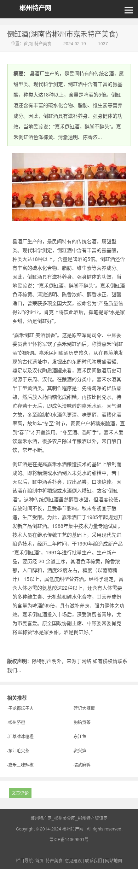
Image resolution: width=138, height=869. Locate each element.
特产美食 (42, 43)
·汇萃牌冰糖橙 (20, 736)
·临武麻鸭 (82, 765)
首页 (28, 43)
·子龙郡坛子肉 (20, 708)
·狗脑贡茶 (82, 722)
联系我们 (93, 860)
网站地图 (113, 860)
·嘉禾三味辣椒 (20, 765)
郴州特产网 (35, 8)
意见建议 (73, 860)
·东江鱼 (79, 736)
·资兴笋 (79, 750)
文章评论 (20, 793)
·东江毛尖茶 (18, 750)
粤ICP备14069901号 (69, 839)
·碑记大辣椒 (84, 708)
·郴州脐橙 (16, 722)
